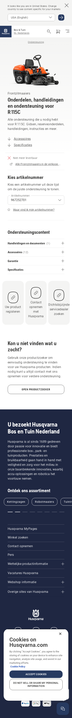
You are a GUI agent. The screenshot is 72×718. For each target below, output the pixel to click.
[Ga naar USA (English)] (61, 17)
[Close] (60, 633)
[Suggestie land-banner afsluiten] (67, 5)
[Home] (6, 31)
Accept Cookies (36, 674)
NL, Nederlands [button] (21, 33)
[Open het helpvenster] (63, 709)
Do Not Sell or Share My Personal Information (36, 684)
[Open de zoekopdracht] (49, 31)
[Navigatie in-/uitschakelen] (67, 31)
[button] (10, 512)
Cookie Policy (17, 666)
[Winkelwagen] (58, 31)
